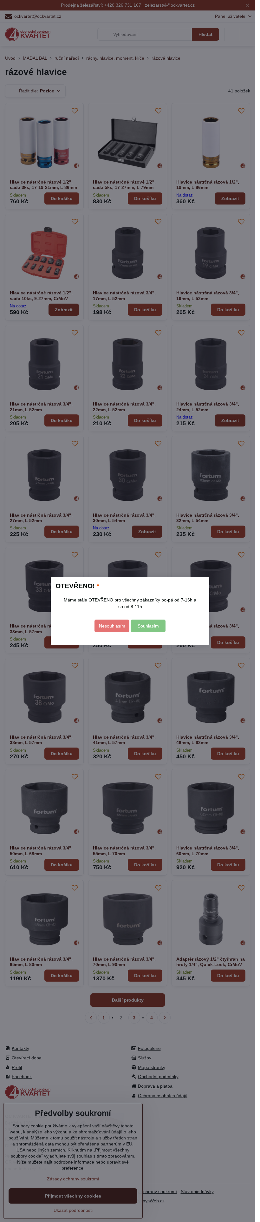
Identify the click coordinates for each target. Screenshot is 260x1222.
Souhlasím (148, 625)
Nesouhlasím (112, 625)
